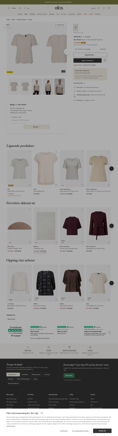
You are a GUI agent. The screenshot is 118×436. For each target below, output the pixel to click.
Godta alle (102, 431)
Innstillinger (64, 431)
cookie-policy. (10, 426)
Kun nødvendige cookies (80, 431)
